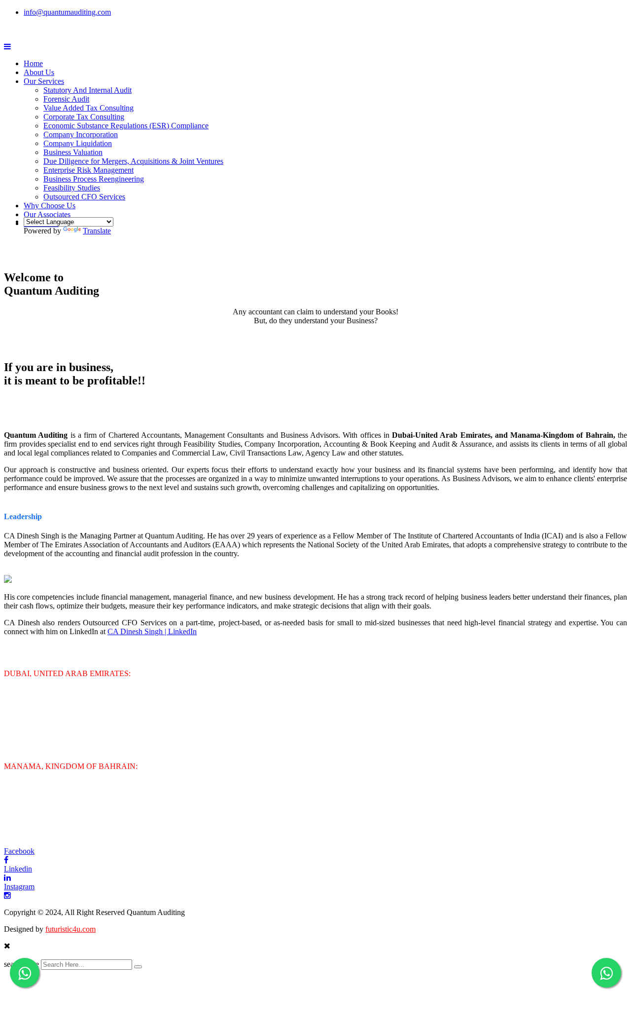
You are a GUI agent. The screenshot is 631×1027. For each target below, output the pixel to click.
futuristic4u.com (70, 929)
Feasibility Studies (71, 188)
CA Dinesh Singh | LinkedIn (152, 631)
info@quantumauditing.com (67, 12)
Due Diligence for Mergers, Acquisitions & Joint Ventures (133, 161)
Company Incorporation (80, 134)
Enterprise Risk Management (88, 170)
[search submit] (138, 966)
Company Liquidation (77, 143)
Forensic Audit (66, 99)
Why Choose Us (49, 205)
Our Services (44, 81)
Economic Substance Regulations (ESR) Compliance (126, 125)
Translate (97, 231)
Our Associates (47, 214)
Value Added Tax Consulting (88, 108)
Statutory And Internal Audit (87, 90)
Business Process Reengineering (93, 179)
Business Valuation (73, 152)
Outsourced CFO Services (84, 196)
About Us (39, 72)
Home (33, 63)
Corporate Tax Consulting (83, 117)
